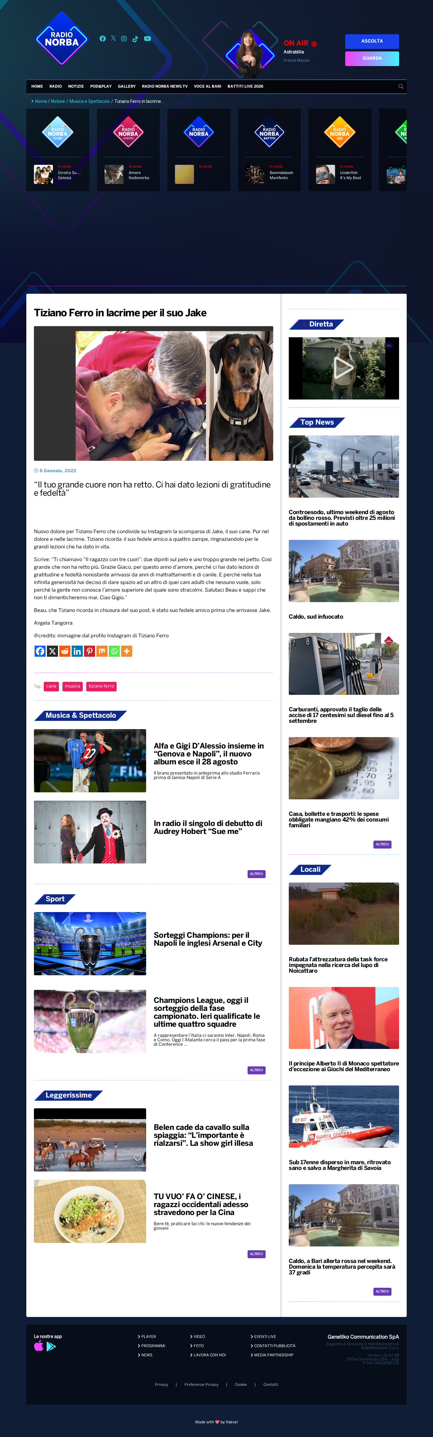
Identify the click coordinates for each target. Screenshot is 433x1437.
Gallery (127, 86)
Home (37, 86)
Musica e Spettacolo (89, 101)
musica (72, 686)
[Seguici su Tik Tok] (135, 40)
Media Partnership (273, 1355)
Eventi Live (264, 1337)
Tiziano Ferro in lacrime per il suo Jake (120, 313)
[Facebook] (40, 651)
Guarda (372, 59)
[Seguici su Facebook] (103, 40)
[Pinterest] (89, 651)
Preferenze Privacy (201, 1385)
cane (51, 686)
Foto (198, 1346)
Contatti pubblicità (274, 1346)
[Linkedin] (77, 651)
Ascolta (372, 41)
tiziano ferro (101, 686)
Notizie (76, 86)
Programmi (152, 1346)
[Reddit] (64, 651)
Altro (255, 874)
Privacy (161, 1385)
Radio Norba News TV (165, 86)
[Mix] (101, 651)
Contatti (270, 1385)
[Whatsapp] (114, 651)
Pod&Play (101, 86)
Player (148, 1337)
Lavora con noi (209, 1355)
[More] (126, 651)
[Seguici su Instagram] (124, 40)
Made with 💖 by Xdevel (216, 1422)
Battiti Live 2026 (245, 86)
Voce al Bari (207, 86)
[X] (52, 651)
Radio (55, 86)
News (146, 1355)
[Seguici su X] (113, 40)
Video (199, 1337)
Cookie (241, 1385)
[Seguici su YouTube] (147, 40)
